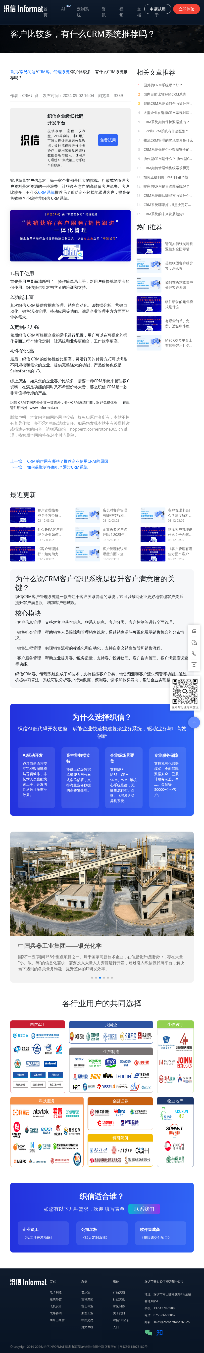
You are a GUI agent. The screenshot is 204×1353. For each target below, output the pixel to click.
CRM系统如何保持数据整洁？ (164, 121)
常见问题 (28, 71)
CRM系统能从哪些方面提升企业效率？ (165, 195)
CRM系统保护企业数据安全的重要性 (166, 149)
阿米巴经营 (57, 1320)
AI (66, 8)
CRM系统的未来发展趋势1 (161, 213)
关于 (157, 12)
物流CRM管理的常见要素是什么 (165, 140)
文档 (139, 12)
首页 (46, 12)
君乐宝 (85, 1292)
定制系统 (83, 12)
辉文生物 (87, 1327)
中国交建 (87, 1320)
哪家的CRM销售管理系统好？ (163, 186)
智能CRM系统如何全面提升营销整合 (166, 103)
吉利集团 (87, 1299)
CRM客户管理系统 (53, 71)
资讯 (104, 12)
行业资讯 (119, 1299)
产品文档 (119, 1292)
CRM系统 (46, 192)
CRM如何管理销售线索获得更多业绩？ (165, 167)
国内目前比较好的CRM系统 (162, 94)
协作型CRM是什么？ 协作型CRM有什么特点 (166, 158)
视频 (121, 12)
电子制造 (56, 1292)
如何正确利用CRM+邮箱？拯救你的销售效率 (165, 177)
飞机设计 (56, 1306)
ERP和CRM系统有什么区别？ (163, 131)
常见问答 (119, 1306)
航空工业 (87, 1313)
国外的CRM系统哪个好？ (160, 85)
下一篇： (49, 467)
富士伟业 (87, 1306)
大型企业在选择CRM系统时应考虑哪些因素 (166, 112)
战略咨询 (56, 1313)
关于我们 (119, 1313)
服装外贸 (56, 1299)
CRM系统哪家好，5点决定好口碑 (165, 204)
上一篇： (59, 461)
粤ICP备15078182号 (134, 1347)
